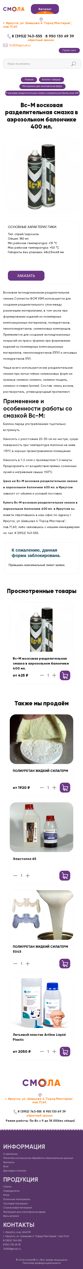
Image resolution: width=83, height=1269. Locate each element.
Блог (6, 1166)
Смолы (7, 1186)
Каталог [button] (45, 9)
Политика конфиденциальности (42, 1262)
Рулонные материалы (16, 1199)
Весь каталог (11, 1215)
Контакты (8, 1162)
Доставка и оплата (14, 1170)
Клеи (6, 1194)
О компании (10, 1153)
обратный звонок (41, 40)
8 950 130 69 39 (59, 36)
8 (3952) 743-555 (27, 36)
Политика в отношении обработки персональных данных (38, 1157)
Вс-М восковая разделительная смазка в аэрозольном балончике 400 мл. (41, 663)
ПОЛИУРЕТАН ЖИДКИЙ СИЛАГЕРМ (40, 771)
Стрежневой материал (17, 1207)
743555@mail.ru (20, 45)
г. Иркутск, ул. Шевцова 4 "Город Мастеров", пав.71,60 (37, 25)
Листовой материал (15, 1203)
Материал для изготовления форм (24, 1211)
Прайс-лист (69, 50)
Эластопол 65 (24, 859)
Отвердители (11, 1190)
